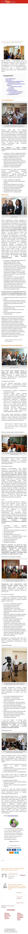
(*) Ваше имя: (19, 892)
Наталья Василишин (16, 41)
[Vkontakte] (20, 929)
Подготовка (8, 80)
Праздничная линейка (15, 86)
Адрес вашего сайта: (20, 902)
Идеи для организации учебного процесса (16, 84)
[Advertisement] (14, 16)
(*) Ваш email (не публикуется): (19, 897)
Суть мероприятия (10, 78)
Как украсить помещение (15, 91)
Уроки (10, 88)
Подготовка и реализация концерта (12, 89)
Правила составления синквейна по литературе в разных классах (20, 916)
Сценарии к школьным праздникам (8, 42)
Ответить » (23, 875)
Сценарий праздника (14, 93)
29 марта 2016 (6, 41)
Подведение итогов (12, 94)
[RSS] (22, 929)
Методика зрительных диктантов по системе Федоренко (7, 916)
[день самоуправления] (14, 52)
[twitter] (17, 929)
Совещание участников (13, 82)
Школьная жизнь (18, 42)
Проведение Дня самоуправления (14, 81)
